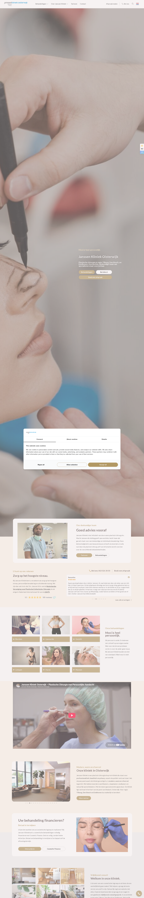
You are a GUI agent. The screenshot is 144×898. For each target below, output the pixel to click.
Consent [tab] (40, 439)
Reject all (41, 465)
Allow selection (72, 465)
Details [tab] (104, 439)
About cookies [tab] (72, 439)
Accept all (103, 465)
